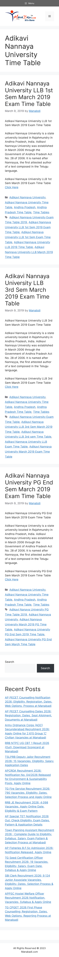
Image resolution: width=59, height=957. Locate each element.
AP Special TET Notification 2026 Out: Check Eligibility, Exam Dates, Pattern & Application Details (27, 820)
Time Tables (41, 212)
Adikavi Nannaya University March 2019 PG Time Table (26, 624)
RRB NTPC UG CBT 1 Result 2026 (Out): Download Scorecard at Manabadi (27, 747)
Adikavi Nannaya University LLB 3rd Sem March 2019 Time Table (28, 426)
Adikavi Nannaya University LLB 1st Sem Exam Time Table (28, 237)
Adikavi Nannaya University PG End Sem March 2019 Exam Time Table (29, 485)
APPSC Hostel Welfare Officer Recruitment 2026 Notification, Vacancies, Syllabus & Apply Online (28, 898)
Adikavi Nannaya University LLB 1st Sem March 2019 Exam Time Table (29, 93)
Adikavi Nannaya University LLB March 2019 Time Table (29, 252)
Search (9, 661)
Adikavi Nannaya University (27, 197)
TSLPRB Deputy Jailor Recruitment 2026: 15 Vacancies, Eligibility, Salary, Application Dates (29, 761)
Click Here (11, 187)
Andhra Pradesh (24, 207)
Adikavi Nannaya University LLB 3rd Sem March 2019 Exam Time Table (27, 290)
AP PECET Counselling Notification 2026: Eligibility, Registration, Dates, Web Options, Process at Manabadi (28, 701)
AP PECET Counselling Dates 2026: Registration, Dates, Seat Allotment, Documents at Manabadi (28, 715)
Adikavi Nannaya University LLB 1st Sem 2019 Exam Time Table (28, 227)
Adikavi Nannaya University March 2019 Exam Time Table (28, 451)
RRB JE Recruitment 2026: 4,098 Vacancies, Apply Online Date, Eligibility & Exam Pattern (26, 806)
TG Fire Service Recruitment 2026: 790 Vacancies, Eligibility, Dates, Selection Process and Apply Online (28, 793)
